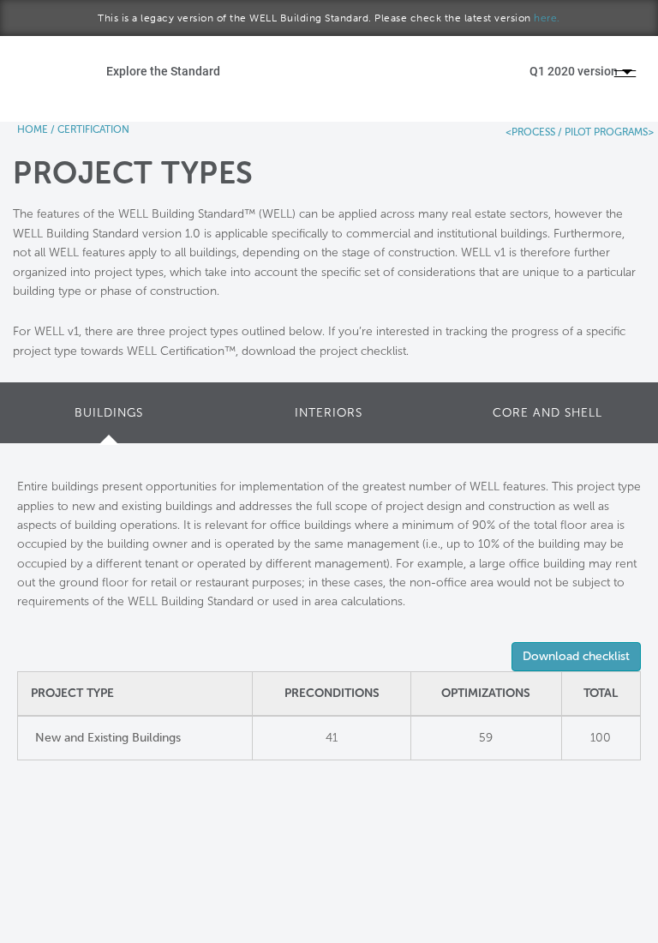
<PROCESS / (533, 132)
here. (547, 18)
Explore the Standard (163, 71)
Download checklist (576, 656)
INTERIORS (328, 412)
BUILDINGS (109, 412)
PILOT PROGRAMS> (608, 132)
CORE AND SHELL (547, 412)
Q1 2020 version (574, 71)
